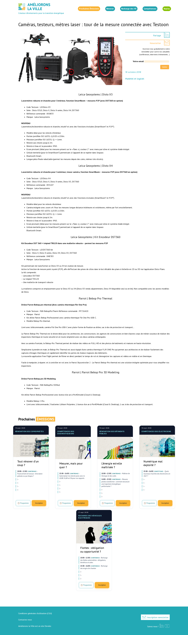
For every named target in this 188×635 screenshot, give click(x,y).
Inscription (39, 503)
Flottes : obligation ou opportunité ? (92, 549)
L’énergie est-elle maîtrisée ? (111, 465)
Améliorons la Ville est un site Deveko (34, 626)
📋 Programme (23, 503)
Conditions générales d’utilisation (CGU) (35, 613)
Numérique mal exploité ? (153, 463)
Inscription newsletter (158, 617)
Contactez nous (25, 619)
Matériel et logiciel (134, 78)
